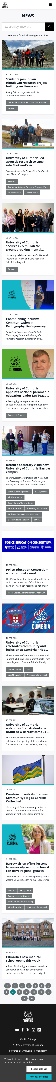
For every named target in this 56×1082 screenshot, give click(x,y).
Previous (15, 985)
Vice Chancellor (15, 508)
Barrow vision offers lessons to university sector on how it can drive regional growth (27, 867)
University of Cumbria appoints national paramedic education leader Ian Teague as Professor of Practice (27, 393)
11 (34, 992)
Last (32, 998)
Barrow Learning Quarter (19, 491)
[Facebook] (22, 1029)
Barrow (37, 519)
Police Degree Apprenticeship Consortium (26, 592)
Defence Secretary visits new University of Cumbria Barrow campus (28, 468)
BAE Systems (41, 491)
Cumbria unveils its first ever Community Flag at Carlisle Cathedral (27, 797)
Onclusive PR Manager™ (34, 1050)
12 (41, 992)
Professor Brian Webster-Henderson (24, 514)
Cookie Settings (28, 1039)
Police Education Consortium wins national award (27, 571)
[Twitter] (28, 1029)
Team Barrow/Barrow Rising (20, 503)
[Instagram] (33, 1029)
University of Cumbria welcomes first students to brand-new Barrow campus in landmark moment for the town (28, 732)
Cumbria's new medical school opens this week (23, 959)
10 (26, 992)
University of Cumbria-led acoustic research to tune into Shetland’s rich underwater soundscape (25, 163)
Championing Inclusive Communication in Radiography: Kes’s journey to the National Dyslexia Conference (28, 326)
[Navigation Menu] (50, 4)
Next (24, 998)
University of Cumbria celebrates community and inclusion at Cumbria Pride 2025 (26, 647)
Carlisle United (14, 669)
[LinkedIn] (39, 1029)
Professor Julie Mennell (37, 508)
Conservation (32, 192)
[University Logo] (28, 1016)
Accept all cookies (39, 1076)
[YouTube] (17, 1029)
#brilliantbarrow (15, 497)
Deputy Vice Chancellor (18, 519)
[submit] (49, 26)
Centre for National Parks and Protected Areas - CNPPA (29, 102)
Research (12, 108)
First (7, 985)
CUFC (28, 669)
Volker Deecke (14, 192)
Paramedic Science (16, 415)
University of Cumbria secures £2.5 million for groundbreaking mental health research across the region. (25, 249)
